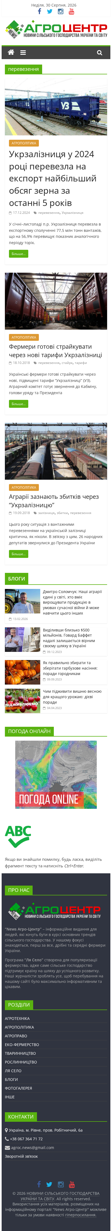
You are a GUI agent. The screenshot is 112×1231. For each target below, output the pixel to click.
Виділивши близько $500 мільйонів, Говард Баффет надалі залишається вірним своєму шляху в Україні (69, 638)
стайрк (67, 362)
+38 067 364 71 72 (26, 1138)
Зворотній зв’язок (21, 1156)
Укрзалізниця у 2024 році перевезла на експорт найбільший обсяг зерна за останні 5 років (53, 178)
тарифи (81, 362)
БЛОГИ (16, 578)
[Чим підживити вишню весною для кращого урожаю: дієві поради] (22, 691)
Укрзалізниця (72, 212)
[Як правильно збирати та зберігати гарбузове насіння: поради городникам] (22, 662)
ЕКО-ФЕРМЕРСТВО (22, 1044)
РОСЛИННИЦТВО (21, 1062)
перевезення (49, 212)
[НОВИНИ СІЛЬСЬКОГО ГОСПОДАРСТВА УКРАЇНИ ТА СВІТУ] (56, 23)
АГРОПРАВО (16, 1035)
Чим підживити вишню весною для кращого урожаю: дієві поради (72, 696)
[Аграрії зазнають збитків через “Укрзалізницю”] (56, 426)
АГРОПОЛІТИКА (24, 143)
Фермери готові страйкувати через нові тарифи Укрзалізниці (55, 350)
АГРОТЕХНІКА (17, 1018)
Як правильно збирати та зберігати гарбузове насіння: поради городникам (70, 668)
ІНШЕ (10, 1096)
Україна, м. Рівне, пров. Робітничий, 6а (46, 1130)
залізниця (46, 512)
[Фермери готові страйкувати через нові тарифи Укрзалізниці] (56, 276)
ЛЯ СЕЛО (13, 1070)
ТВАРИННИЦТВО (20, 1053)
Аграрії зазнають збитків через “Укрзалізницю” (54, 500)
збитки (62, 512)
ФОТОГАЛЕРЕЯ (18, 1088)
